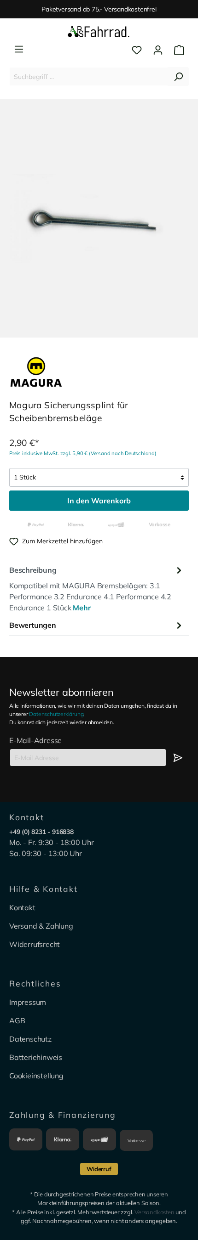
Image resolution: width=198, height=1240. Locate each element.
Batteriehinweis (35, 1057)
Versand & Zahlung (41, 925)
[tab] (96, 587)
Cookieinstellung (36, 1075)
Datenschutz (30, 1038)
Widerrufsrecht (34, 944)
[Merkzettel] (136, 50)
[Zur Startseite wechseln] (99, 32)
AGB (17, 1020)
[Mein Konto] (158, 50)
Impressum (27, 1002)
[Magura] (36, 371)
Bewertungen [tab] (32, 625)
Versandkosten (154, 1212)
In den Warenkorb (99, 500)
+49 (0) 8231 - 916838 (41, 832)
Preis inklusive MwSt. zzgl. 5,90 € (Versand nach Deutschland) (83, 453)
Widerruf (99, 1168)
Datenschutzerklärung (56, 713)
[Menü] (19, 49)
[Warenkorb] (176, 50)
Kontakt (22, 907)
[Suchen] (178, 76)
